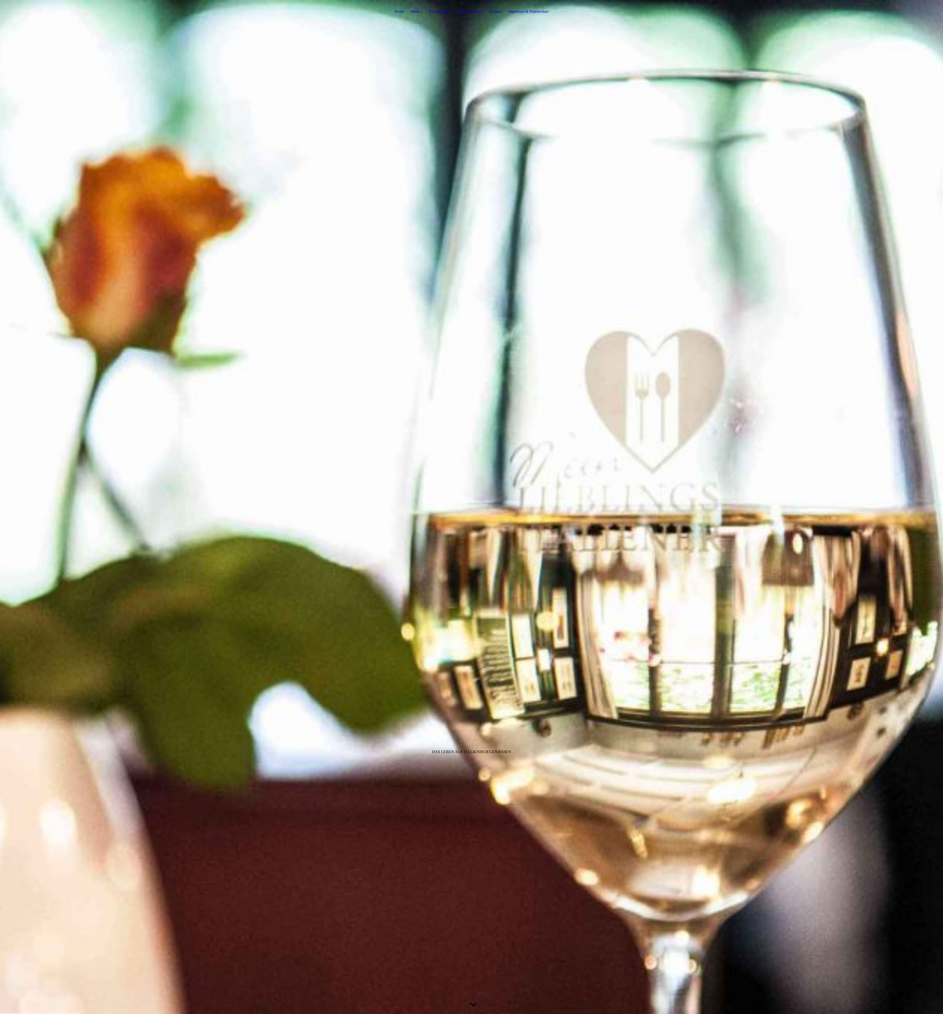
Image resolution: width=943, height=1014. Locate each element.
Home (399, 11)
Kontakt (495, 11)
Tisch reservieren (470, 11)
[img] (471, 507)
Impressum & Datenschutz (528, 11)
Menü (414, 11)
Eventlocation (439, 11)
